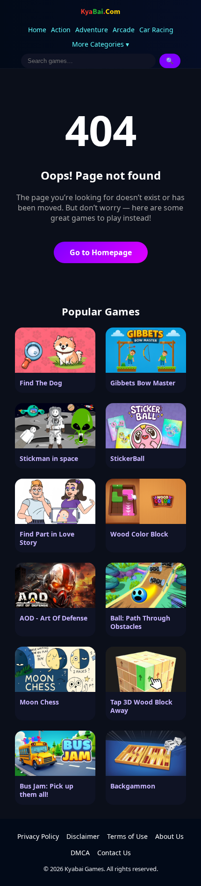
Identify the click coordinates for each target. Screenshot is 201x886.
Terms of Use (127, 836)
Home (37, 29)
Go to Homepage (101, 252)
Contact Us (114, 852)
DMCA (80, 852)
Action (61, 29)
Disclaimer (83, 836)
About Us (169, 836)
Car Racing (156, 29)
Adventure (91, 29)
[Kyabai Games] (100, 12)
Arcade (124, 29)
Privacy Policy (38, 836)
